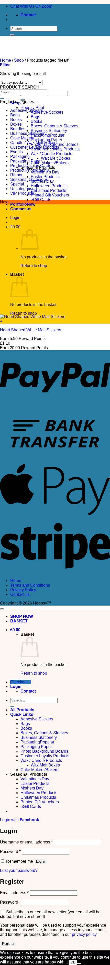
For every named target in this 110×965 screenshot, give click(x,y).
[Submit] (12, 35)
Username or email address (26, 842)
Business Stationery (49, 130)
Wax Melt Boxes (55, 158)
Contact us (20, 209)
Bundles (17, 129)
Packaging (40, 135)
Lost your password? (19, 870)
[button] (15, 217)
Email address (14, 893)
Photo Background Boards (44, 751)
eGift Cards (41, 200)
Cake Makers (22, 138)
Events (16, 152)
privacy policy (84, 934)
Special (17, 184)
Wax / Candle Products (51, 153)
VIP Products (22, 193)
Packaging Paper (46, 140)
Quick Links (21, 714)
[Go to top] (2, 609)
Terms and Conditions (30, 585)
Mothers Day (31, 788)
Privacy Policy (23, 590)
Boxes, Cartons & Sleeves (54, 126)
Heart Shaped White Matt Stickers (30, 330)
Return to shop (33, 266)
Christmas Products (48, 190)
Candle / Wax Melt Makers (34, 142)
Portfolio (18, 204)
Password (10, 851)
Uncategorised (23, 189)
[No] (79, 963)
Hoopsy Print (32, 107)
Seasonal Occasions (29, 179)
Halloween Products (49, 186)
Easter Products (45, 176)
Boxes (16, 124)
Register (8, 944)
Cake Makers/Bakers (50, 163)
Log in (40, 861)
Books (36, 121)
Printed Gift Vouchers (50, 195)
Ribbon (17, 175)
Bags (35, 117)
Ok (73, 962)
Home (15, 580)
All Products (22, 710)
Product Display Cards (30, 165)
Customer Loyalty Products (34, 147)
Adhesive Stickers (47, 112)
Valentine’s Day (34, 779)
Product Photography (29, 170)
